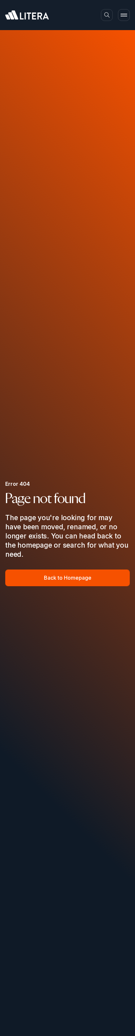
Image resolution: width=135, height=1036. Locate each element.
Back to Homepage (67, 577)
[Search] (107, 15)
